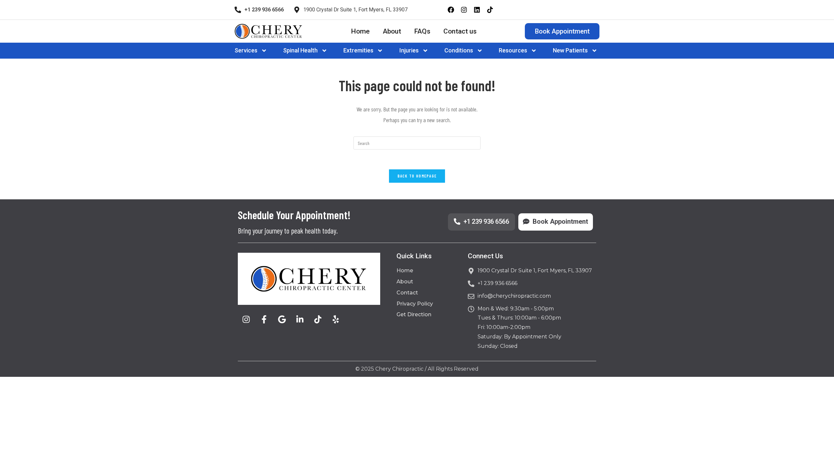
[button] (251, 51)
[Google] (282, 319)
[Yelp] (335, 319)
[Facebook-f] (264, 319)
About (392, 31)
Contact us (460, 31)
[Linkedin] (476, 9)
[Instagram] (463, 9)
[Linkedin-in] (300, 319)
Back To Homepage (417, 175)
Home (360, 31)
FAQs (422, 31)
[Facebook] (450, 9)
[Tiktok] (489, 9)
